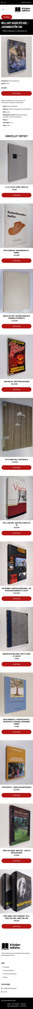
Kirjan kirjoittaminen (10, 974)
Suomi (4, 2)
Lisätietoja (16, 93)
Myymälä (7, 17)
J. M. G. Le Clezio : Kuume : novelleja (16, 187)
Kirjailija (6, 967)
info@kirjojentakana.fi (26, 2)
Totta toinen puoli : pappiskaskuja (16, 459)
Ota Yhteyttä (15, 1004)
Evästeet (23, 1004)
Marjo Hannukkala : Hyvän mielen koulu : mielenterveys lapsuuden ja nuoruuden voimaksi (16, 721)
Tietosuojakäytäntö (13, 1006)
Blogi (5, 977)
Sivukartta (23, 1006)
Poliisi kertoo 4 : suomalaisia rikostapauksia (16, 787)
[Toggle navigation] (3, 9)
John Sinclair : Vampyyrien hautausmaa (16, 381)
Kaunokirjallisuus (14, 81)
